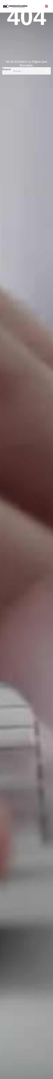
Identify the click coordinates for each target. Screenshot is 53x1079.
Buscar (6, 69)
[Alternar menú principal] (46, 6)
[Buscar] (47, 71)
